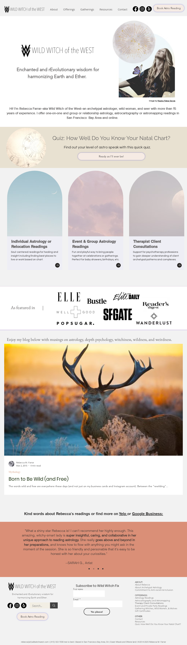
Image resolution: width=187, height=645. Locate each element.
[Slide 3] (102, 568)
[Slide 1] (93, 568)
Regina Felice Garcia (166, 101)
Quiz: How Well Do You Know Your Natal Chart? (158, 624)
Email (76, 599)
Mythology (14, 471)
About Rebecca (142, 584)
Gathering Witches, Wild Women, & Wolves (156, 608)
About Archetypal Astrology (148, 587)
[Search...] (54, 605)
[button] (53, 9)
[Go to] (57, 265)
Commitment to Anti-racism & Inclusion (154, 590)
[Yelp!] (149, 9)
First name (78, 589)
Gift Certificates (142, 611)
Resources (140, 621)
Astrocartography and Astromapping (152, 600)
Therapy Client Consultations (149, 603)
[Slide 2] (98, 568)
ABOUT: (139, 582)
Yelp (123, 514)
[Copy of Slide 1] (89, 568)
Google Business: (147, 514)
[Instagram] (142, 9)
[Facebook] (135, 9)
